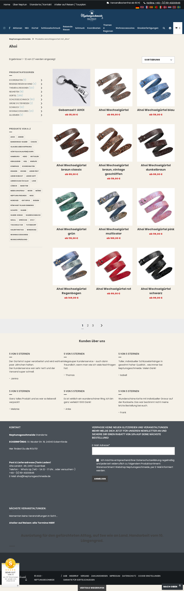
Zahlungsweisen (99, 576)
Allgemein (14, 115)
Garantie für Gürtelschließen (79, 579)
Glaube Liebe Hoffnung (21, 147)
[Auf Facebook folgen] (10, 28)
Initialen (34, 156)
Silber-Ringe (16, 215)
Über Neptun (20, 4)
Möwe (38, 191)
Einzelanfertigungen (147, 28)
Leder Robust (16, 176)
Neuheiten (14, 91)
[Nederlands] (170, 7)
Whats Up (26, 469)
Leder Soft (31, 176)
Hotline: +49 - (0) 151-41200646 (163, 2)
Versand (84, 576)
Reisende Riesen (67, 28)
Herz (25, 156)
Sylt (32, 220)
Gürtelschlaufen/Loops (21, 151)
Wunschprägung (18, 239)
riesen (36, 200)
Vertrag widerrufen (92, 587)
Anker (21, 137)
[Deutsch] (137, 7)
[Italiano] (160, 7)
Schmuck (80, 28)
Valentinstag (17, 230)
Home (7, 4)
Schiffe (13, 210)
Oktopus (26, 200)
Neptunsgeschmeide (20, 39)
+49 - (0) (21, 472)
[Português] (156, 7)
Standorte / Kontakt (41, 4)
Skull (13, 220)
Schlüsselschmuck (50, 28)
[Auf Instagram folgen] (4, 28)
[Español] (151, 7)
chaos (34, 142)
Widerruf (73, 576)
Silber (23, 210)
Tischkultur (16, 225)
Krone (23, 171)
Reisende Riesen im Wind (20, 83)
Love (34, 181)
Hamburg (15, 156)
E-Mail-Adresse (101, 445)
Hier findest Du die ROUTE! (23, 448)
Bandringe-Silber (18, 142)
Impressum (115, 576)
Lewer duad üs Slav (19, 181)
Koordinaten (93, 28)
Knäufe (33, 161)
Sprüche (23, 220)
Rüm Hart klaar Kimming (22, 205)
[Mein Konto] (170, 28)
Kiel (25, 161)
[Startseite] (92, 15)
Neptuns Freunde (18, 195)
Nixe (31, 195)
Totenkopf (31, 225)
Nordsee (14, 200)
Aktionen (17, 28)
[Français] (147, 7)
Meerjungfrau (17, 191)
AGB (65, 576)
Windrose (31, 230)
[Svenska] (179, 7)
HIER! (51, 522)
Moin (30, 191)
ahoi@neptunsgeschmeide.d (33, 476)
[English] (142, 7)
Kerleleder (15, 161)
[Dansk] (165, 7)
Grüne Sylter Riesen (19, 103)
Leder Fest (34, 171)
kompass (14, 166)
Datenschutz (129, 576)
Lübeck (13, 186)
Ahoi (12, 137)
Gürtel (34, 28)
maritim (24, 186)
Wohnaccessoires (125, 28)
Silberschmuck (33, 215)
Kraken (13, 171)
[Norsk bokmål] (174, 7)
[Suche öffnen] (164, 28)
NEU (27, 28)
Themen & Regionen (108, 28)
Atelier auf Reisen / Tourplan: (70, 4)
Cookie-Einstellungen (149, 576)
